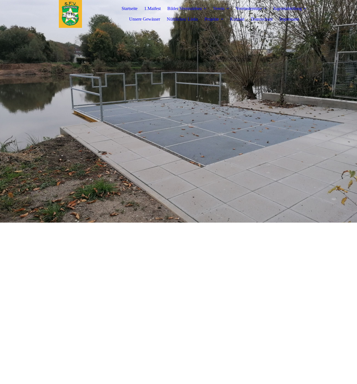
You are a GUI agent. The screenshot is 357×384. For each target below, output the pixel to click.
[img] (70, 14)
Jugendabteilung (287, 8)
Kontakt (237, 19)
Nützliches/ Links (182, 19)
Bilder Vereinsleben (184, 8)
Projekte (211, 19)
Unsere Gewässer (144, 19)
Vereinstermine (249, 8)
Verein (219, 8)
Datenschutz (262, 19)
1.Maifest (152, 8)
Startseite (130, 8)
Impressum (289, 19)
